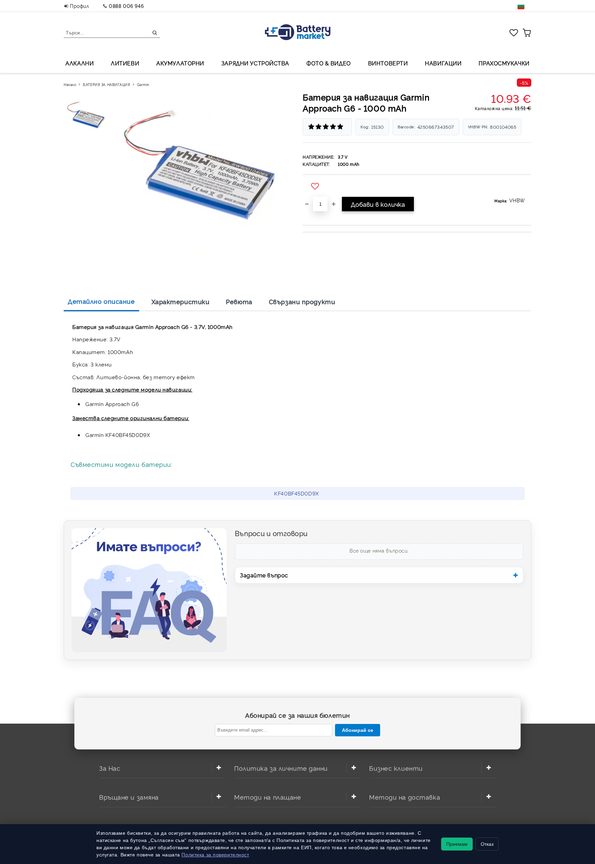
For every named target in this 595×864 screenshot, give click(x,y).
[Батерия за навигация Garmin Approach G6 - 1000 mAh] (87, 117)
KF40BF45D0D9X (296, 493)
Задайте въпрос (264, 575)
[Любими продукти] (513, 32)
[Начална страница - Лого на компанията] (297, 33)
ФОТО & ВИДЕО (328, 63)
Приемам (457, 844)
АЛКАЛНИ (79, 63)
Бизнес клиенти (396, 768)
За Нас (109, 768)
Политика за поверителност (215, 854)
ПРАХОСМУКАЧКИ (504, 63)
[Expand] (218, 767)
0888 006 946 (126, 5)
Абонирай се (357, 730)
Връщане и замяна (129, 796)
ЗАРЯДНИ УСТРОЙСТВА (255, 63)
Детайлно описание (101, 301)
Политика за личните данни (281, 768)
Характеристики (181, 301)
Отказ (487, 844)
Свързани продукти (302, 301)
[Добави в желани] (316, 186)
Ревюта (239, 301)
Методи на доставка (404, 796)
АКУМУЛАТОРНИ (180, 63)
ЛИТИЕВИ (125, 63)
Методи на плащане (267, 796)
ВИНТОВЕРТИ (388, 63)
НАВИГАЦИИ (443, 63)
